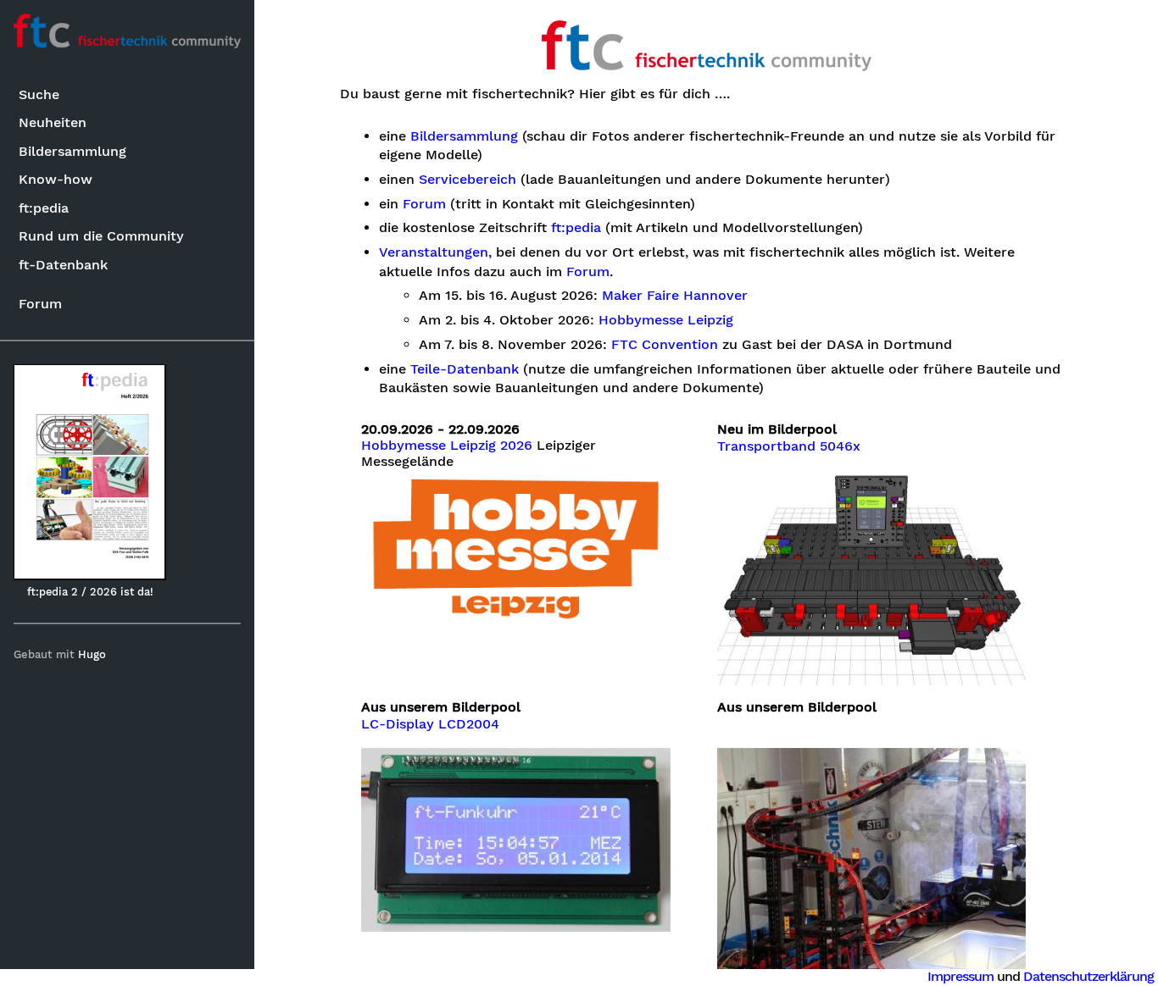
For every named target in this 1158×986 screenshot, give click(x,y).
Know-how (55, 179)
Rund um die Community (101, 236)
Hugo (92, 654)
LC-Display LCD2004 (430, 724)
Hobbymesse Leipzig (665, 320)
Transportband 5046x (788, 446)
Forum (40, 304)
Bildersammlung (72, 151)
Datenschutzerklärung (1088, 976)
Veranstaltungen (433, 252)
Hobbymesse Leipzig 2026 (446, 445)
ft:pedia (44, 208)
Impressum (960, 976)
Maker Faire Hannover (675, 295)
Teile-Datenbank (464, 369)
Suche (39, 94)
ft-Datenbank (63, 265)
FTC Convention (664, 344)
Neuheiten (52, 122)
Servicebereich (467, 179)
